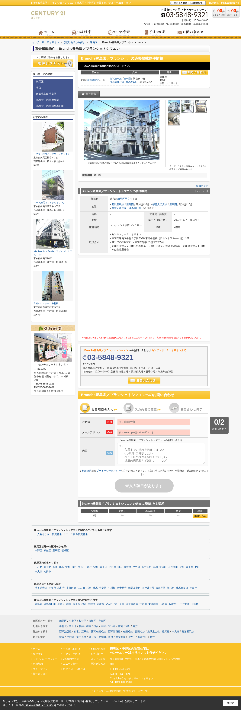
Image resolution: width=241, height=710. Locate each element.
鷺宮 (120, 626)
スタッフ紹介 (98, 658)
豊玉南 (189, 567)
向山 (119, 567)
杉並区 (47, 550)
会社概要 (38, 653)
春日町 (163, 567)
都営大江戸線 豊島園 (47, 100)
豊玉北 (47, 567)
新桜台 (170, 588)
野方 (135, 626)
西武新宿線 (114, 631)
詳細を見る (200, 515)
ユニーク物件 (70, 663)
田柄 (155, 567)
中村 (67, 567)
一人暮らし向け (71, 648)
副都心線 (140, 631)
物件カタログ (40, 673)
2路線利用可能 (71, 658)
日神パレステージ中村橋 (46, 303)
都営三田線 (188, 631)
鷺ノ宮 (92, 637)
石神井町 (173, 567)
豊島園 (127, 78)
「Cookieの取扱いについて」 (39, 705)
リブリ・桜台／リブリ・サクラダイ (52, 154)
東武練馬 (153, 604)
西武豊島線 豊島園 (46, 93)
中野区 (38, 550)
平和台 (52, 588)
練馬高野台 (134, 588)
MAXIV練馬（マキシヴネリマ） (49, 202)
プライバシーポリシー (108, 470)
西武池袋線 (65, 631)
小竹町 (136, 567)
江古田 (81, 588)
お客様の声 (97, 653)
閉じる (230, 703)
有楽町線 (128, 631)
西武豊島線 (116, 78)
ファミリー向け (71, 653)
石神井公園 (148, 588)
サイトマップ (40, 668)
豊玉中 (81, 567)
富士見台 (146, 567)
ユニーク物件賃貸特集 (75, 534)
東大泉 (38, 571)
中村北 (38, 567)
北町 (197, 567)
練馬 (61, 567)
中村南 (112, 567)
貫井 (55, 567)
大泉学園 (160, 588)
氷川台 (61, 588)
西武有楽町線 (98, 631)
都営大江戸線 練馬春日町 (50, 106)
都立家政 (120, 637)
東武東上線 (153, 631)
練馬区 (90, 80)
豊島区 (56, 550)
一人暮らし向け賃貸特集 (48, 534)
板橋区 (65, 550)
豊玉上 (103, 567)
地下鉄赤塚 (41, 588)
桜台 (74, 567)
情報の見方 (202, 186)
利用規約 (87, 470)
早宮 (96, 80)
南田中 (47, 571)
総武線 (165, 631)
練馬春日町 (131, 81)
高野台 (127, 567)
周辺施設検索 (98, 663)
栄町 (95, 567)
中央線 (175, 631)
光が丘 (193, 588)
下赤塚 (163, 604)
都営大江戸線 (117, 81)
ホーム (36, 648)
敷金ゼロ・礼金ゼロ (74, 668)
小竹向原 (71, 588)
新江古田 (173, 604)
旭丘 (89, 567)
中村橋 (111, 588)
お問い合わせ (98, 648)
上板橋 (194, 604)
